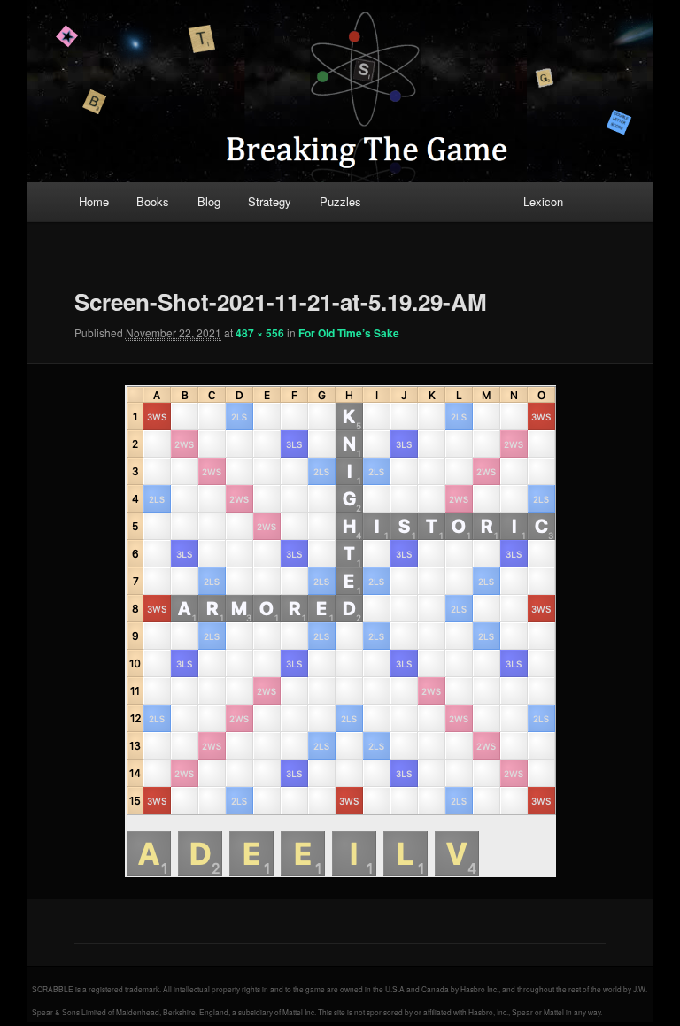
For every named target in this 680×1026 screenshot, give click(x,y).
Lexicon (543, 201)
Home (94, 201)
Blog (208, 201)
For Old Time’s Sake (348, 333)
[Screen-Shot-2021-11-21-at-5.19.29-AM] (340, 631)
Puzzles (340, 201)
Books (152, 201)
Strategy (269, 201)
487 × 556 (260, 333)
